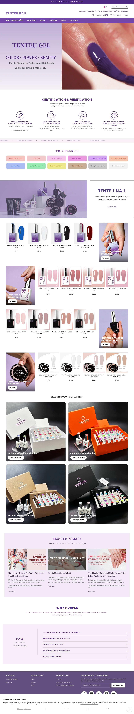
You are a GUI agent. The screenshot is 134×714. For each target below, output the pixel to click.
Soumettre (118, 685)
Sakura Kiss (57, 158)
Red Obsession (15, 158)
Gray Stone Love (98, 166)
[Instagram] (91, 694)
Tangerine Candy (118, 158)
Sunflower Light (56, 166)
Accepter (66, 709)
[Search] (119, 7)
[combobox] (118, 6)
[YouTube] (114, 694)
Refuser (109, 709)
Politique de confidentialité (89, 704)
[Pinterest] (99, 694)
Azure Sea (15, 166)
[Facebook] (84, 694)
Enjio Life (36, 158)
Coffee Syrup (77, 166)
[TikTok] (106, 694)
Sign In (126, 15)
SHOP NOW (79, 2)
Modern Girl (77, 158)
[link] (43, 199)
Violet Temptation (98, 158)
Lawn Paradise (36, 166)
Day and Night (118, 166)
